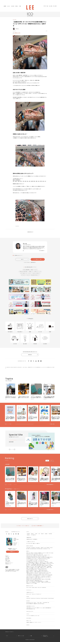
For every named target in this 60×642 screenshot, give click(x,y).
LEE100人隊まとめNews (40, 548)
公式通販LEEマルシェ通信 (38, 563)
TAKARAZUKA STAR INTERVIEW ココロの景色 (44, 558)
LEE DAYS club (38, 598)
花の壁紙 (35, 571)
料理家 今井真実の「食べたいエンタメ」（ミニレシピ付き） (44, 564)
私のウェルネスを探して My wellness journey (40, 568)
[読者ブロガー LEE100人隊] (30, 14)
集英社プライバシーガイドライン (9, 562)
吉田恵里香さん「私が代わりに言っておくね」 (48, 563)
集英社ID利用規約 (7, 558)
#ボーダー (30, 273)
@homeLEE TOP (28, 602)
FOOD (36, 533)
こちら (15, 571)
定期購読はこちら (12, 551)
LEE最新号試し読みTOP (29, 539)
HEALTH (42, 533)
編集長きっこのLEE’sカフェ (29, 571)
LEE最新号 (5, 6)
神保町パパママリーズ (43, 567)
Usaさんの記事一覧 (41, 250)
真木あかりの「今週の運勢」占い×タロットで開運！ (33, 567)
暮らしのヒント (28, 565)
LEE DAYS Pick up (33, 598)
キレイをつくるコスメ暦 (29, 559)
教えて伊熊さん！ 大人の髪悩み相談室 (31, 564)
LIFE (39, 533)
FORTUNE (50, 533)
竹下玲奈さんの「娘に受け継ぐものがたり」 (32, 569)
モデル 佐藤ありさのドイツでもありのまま (31, 561)
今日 (47, 460)
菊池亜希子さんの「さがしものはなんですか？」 (43, 571)
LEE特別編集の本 (35, 539)
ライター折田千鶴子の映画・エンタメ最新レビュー (32, 562)
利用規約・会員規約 (7, 560)
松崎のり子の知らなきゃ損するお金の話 (36, 565)
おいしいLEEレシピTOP (29, 543)
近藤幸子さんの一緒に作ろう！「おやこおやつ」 (32, 572)
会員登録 (27, 622)
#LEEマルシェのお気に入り (36, 273)
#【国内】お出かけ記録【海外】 (23, 271)
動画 (20, 6)
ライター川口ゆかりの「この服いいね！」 (43, 561)
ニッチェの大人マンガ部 (41, 560)
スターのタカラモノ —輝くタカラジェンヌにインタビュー (40, 559)
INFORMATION (44, 587)
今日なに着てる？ (38, 547)
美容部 (42, 547)
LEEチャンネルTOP (28, 587)
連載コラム (16, 6)
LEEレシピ (8, 6)
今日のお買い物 (33, 547)
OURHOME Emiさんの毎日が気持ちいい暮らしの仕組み (33, 557)
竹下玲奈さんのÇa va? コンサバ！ (42, 569)
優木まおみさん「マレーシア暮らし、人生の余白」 (46, 562)
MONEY (46, 533)
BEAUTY (32, 533)
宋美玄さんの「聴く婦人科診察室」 (46, 579)
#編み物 (32, 269)
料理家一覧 (38, 543)
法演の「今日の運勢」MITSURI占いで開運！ (40, 566)
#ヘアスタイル (23, 275)
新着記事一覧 (35, 603)
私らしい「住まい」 (34, 602)
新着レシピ (34, 543)
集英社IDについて (7, 559)
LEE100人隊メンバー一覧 (46, 548)
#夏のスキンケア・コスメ (37, 271)
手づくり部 (45, 547)
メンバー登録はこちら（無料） (37, 259)
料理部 (48, 547)
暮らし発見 (27, 548)
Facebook (28, 361)
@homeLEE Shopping (41, 603)
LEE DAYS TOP (28, 598)
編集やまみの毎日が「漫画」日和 (43, 570)
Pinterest (38, 361)
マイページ (39, 622)
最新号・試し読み (15, 542)
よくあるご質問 (7, 557)
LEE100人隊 (12, 6)
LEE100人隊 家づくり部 (46, 602)
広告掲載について (7, 556)
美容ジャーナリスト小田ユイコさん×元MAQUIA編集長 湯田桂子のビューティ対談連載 (37, 581)
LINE (40, 361)
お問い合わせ (30, 354)
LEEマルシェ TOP (28, 594)
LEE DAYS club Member (44, 598)
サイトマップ (6, 555)
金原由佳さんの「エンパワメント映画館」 (31, 583)
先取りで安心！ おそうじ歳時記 (30, 563)
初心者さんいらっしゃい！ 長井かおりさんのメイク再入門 (33, 579)
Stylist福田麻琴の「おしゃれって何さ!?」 (31, 558)
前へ (6, 424)
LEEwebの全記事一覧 (50, 484)
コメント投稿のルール (7, 561)
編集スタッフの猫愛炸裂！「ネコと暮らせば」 (32, 570)
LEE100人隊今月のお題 (33, 548)
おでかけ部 (14, 19)
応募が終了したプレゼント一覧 (35, 615)
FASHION (28, 533)
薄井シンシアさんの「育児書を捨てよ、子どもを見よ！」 (33, 582)
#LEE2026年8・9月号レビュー (35, 275)
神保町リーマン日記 (49, 567)
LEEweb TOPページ (30, 518)
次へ (10, 424)
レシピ (51, 460)
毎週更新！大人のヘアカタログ (30, 566)
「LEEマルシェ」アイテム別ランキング (36, 594)
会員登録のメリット (32, 622)
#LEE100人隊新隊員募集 (26, 269)
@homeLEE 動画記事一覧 (29, 603)
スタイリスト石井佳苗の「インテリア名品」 (32, 560)
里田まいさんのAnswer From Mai (46, 582)
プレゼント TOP (28, 615)
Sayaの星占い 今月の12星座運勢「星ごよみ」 (47, 557)
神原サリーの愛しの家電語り (30, 568)
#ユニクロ (28, 275)
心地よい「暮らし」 (39, 602)
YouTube (36, 361)
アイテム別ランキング (50, 509)
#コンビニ (35, 269)
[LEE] (30, 7)
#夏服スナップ (31, 271)
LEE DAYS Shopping (51, 598)
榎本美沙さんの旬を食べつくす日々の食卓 (47, 565)
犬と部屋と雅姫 (49, 566)
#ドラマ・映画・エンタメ (24, 273)
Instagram (23, 250)
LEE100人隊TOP (28, 547)
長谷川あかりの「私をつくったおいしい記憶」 (45, 572)
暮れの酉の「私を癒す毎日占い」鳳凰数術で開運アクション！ (34, 580)
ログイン (22, 259)
